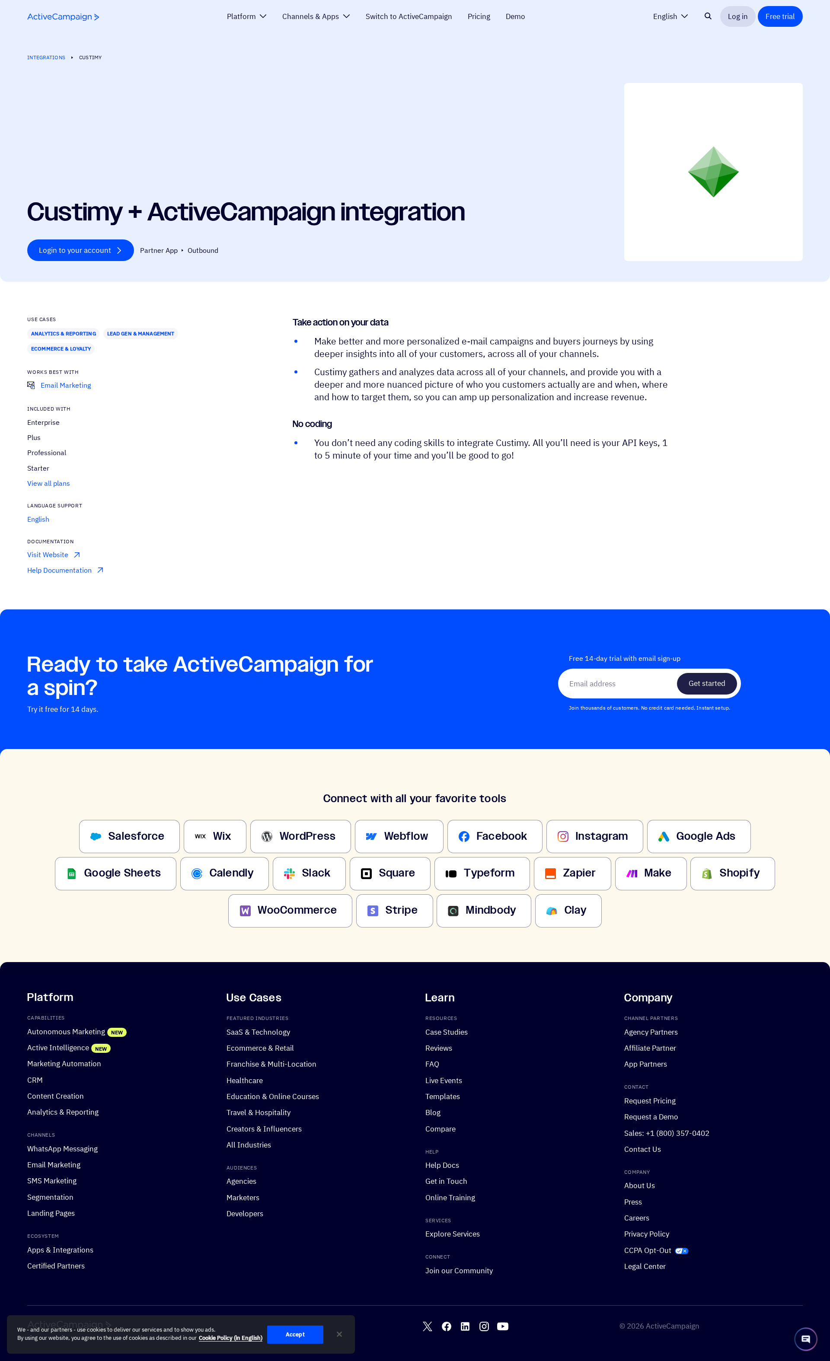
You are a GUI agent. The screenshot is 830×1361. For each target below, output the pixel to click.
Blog (433, 1112)
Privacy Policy (646, 1234)
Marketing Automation (64, 1063)
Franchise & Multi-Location (271, 1064)
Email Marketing (53, 1165)
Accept (295, 1334)
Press (633, 1202)
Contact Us (642, 1149)
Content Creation (55, 1096)
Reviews (438, 1048)
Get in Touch (446, 1181)
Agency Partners (651, 1032)
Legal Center (645, 1266)
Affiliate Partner (650, 1048)
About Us (639, 1185)
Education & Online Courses (273, 1096)
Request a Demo (651, 1117)
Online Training (450, 1197)
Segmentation (50, 1197)
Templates (442, 1096)
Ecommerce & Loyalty (61, 348)
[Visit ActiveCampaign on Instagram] (484, 1326)
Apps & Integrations (60, 1250)
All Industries (249, 1145)
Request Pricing (650, 1101)
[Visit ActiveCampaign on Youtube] (502, 1326)
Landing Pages (51, 1213)
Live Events (443, 1080)
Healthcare (245, 1080)
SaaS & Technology (258, 1032)
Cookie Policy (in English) (230, 1338)
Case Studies (446, 1032)
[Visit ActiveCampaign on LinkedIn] (465, 1326)
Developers (245, 1213)
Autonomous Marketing (66, 1031)
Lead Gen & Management (141, 333)
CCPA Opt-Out (647, 1250)
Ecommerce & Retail (260, 1048)
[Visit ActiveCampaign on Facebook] (446, 1326)
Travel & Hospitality (258, 1112)
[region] (181, 1334)
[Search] (708, 16)
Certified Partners (56, 1266)
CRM (35, 1080)
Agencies (241, 1181)
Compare (440, 1128)
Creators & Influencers (264, 1128)
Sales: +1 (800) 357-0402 (666, 1133)
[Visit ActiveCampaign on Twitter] (427, 1326)
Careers (636, 1218)
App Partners (645, 1064)
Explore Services (452, 1234)
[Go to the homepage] (63, 17)
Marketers (243, 1197)
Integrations (46, 57)
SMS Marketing (52, 1181)
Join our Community (459, 1270)
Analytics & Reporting (63, 333)
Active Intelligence (58, 1047)
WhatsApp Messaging (62, 1149)
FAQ (432, 1064)
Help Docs (442, 1165)
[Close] (339, 1334)
